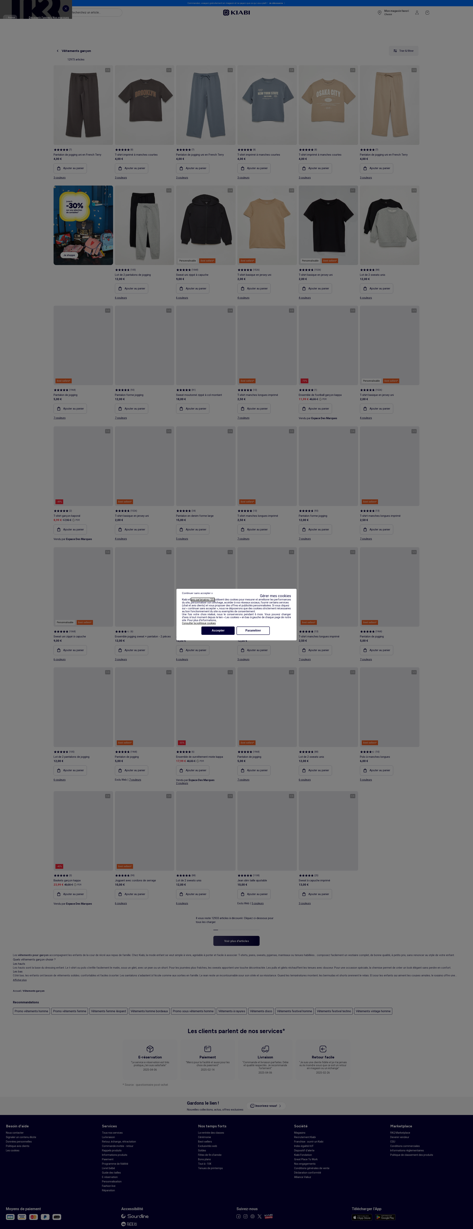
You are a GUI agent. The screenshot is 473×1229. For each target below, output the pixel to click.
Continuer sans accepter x (197, 593)
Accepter (218, 630)
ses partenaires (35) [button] (203, 599)
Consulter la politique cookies (199, 623)
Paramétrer (253, 630)
